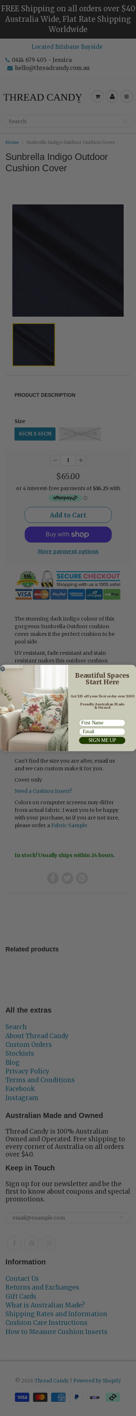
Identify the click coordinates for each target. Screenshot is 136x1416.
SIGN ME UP (102, 740)
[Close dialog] (2, 669)
